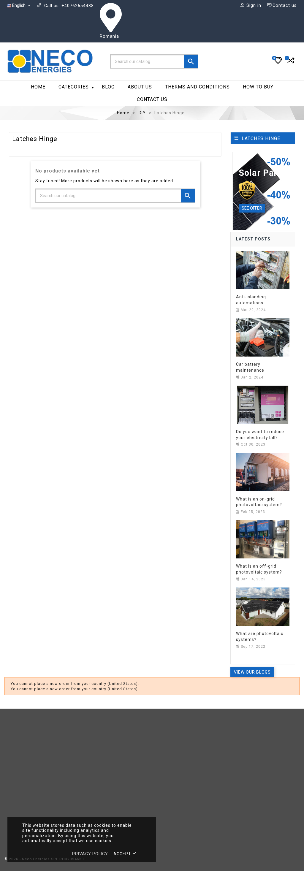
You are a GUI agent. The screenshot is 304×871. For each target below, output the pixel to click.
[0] (290, 63)
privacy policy (90, 853)
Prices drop (93, 736)
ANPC (238, 745)
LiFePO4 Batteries (99, 771)
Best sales (91, 753)
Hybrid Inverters (97, 762)
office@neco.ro (48, 783)
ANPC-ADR (244, 753)
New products (95, 745)
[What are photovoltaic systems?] (263, 606)
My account (245, 736)
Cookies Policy (172, 736)
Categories (73, 87)
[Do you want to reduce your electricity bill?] (263, 404)
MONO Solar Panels (101, 780)
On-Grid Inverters (99, 788)
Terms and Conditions (180, 745)
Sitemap (165, 788)
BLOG (108, 87)
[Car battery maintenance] (263, 337)
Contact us (152, 99)
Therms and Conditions (197, 87)
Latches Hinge (261, 138)
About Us (140, 87)
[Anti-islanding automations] (263, 269)
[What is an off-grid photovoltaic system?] (263, 539)
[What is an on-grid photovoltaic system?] (263, 471)
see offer (252, 208)
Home (38, 87)
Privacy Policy (171, 771)
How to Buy (258, 87)
